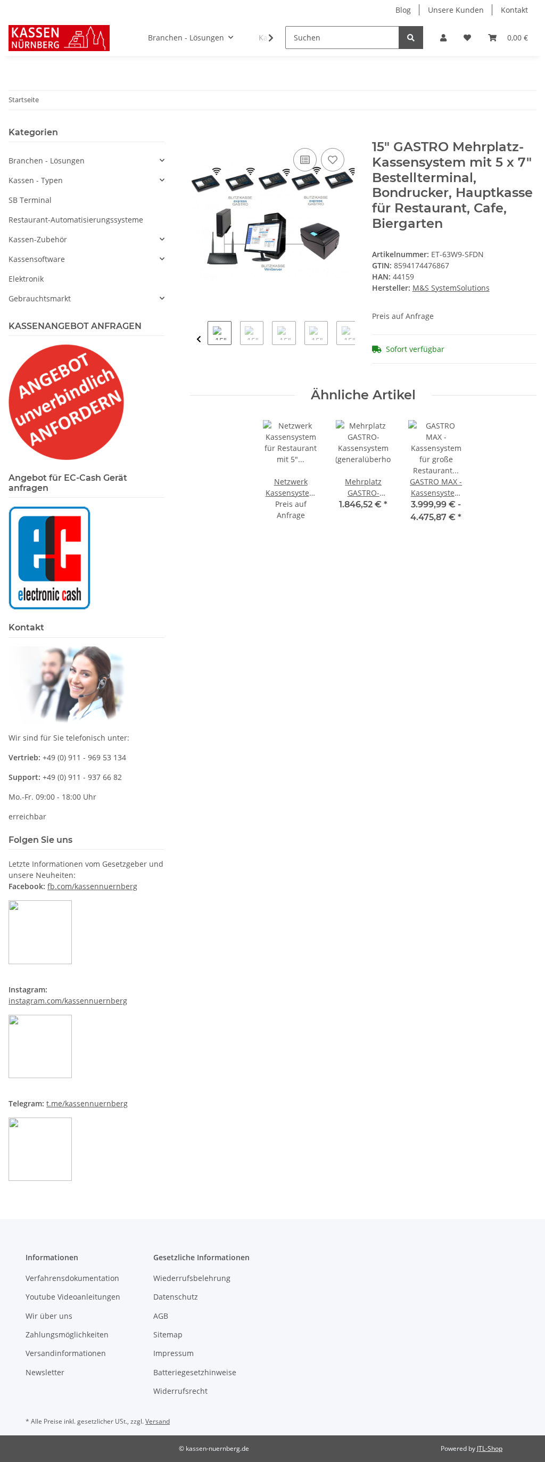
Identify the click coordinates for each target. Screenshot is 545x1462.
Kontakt (514, 10)
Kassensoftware (37, 259)
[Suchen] (411, 37)
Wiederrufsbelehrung (191, 1278)
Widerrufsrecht (180, 1391)
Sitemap (168, 1334)
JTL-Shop (489, 1448)
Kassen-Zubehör (38, 239)
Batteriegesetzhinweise (194, 1372)
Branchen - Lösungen (47, 160)
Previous (199, 339)
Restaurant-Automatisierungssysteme (76, 220)
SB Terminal (30, 200)
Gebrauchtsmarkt (40, 298)
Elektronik (26, 279)
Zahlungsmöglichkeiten (67, 1334)
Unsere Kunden (456, 10)
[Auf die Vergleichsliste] (305, 159)
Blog (403, 10)
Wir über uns (49, 1316)
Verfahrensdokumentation (72, 1278)
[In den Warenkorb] (198, 133)
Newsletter (45, 1372)
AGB (160, 1316)
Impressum (173, 1353)
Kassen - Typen (36, 180)
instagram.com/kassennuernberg (68, 1001)
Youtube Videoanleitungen (73, 1297)
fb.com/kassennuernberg (92, 886)
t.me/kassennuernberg (87, 1103)
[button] (443, 37)
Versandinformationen (66, 1353)
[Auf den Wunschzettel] (332, 159)
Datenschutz (175, 1297)
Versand (157, 1421)
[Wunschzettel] (467, 37)
